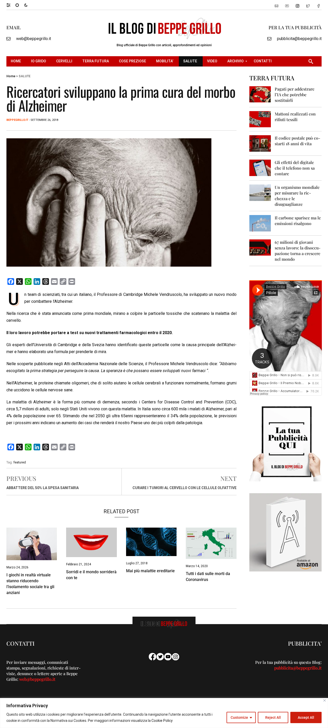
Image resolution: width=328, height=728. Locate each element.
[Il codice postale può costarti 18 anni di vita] (260, 143)
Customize (239, 717)
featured (19, 462)
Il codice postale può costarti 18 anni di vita (297, 140)
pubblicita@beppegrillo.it (299, 38)
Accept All (306, 717)
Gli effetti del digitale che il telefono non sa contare (295, 168)
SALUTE (24, 76)
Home (10, 76)
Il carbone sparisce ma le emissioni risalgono (298, 220)
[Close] (324, 700)
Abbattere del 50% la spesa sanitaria (42, 488)
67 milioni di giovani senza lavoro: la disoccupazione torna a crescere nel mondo (298, 250)
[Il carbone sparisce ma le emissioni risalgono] (260, 222)
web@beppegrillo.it (33, 38)
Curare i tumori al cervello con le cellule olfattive (184, 488)
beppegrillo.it (17, 120)
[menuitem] (16, 61)
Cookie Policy (162, 721)
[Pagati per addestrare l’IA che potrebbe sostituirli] (260, 94)
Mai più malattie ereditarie (150, 570)
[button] (10, 5)
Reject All (273, 717)
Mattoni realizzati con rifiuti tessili (295, 116)
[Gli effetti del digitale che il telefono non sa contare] (260, 167)
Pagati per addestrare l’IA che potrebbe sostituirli (294, 94)
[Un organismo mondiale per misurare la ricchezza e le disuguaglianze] (260, 192)
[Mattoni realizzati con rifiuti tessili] (260, 119)
